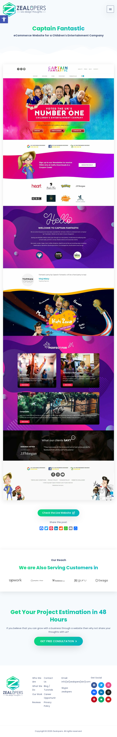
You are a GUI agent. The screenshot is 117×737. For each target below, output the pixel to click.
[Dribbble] (108, 685)
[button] (4, 19)
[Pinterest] (94, 699)
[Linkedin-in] (101, 692)
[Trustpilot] (101, 699)
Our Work (37, 694)
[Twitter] (101, 685)
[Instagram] (108, 692)
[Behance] (94, 692)
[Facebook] (94, 685)
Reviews (36, 702)
